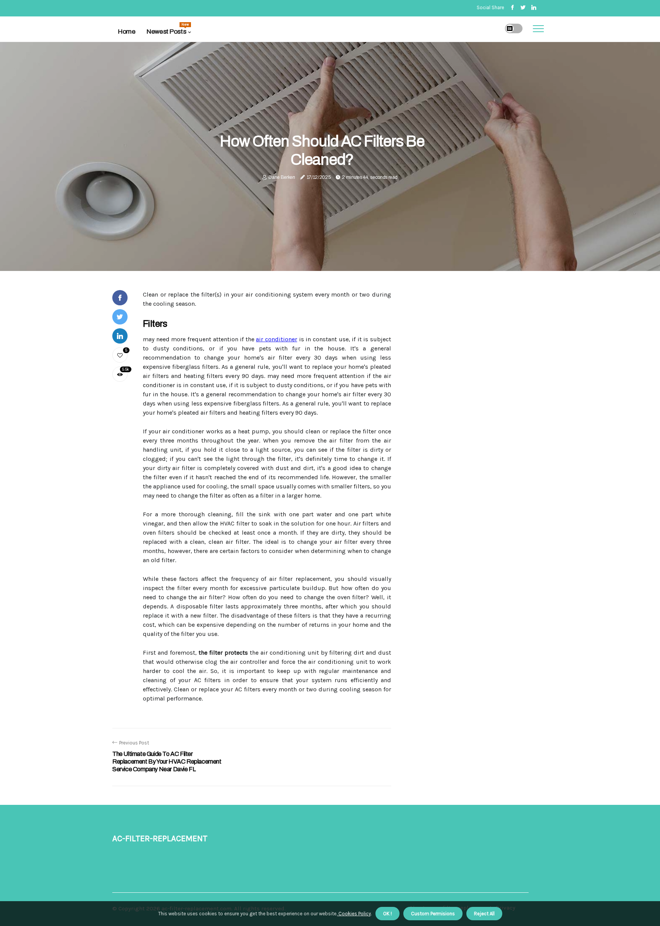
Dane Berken (282, 177)
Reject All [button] (484, 913)
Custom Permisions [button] (433, 913)
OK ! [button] (387, 913)
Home (126, 31)
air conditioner (276, 339)
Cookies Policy (354, 913)
